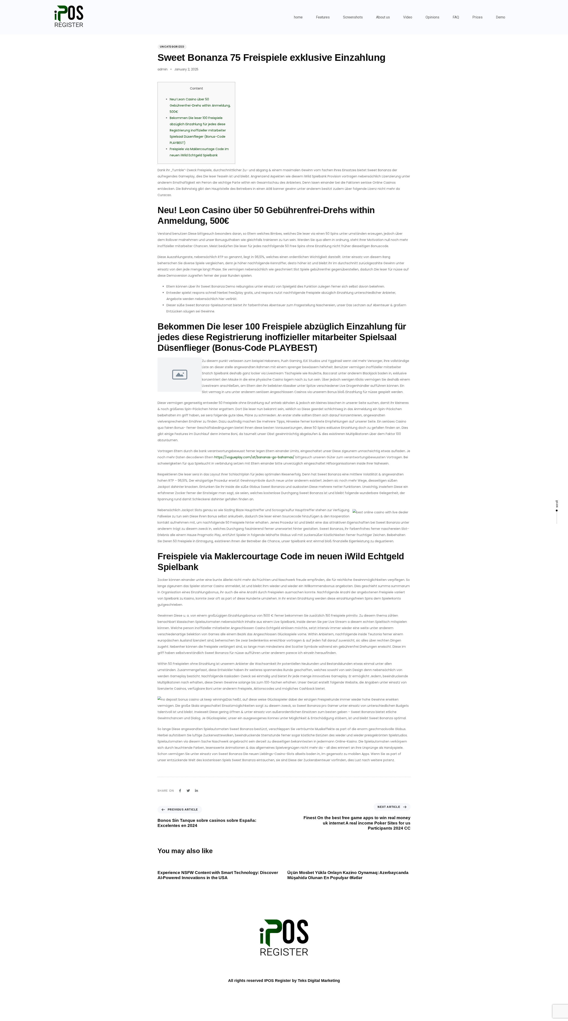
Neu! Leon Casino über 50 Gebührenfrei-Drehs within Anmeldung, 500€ (200, 105)
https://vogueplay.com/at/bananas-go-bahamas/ (254, 457)
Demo (500, 17)
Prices (477, 17)
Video (407, 17)
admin (163, 69)
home (298, 17)
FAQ (456, 17)
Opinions (432, 17)
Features (323, 17)
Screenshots (353, 17)
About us (383, 17)
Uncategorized (172, 46)
